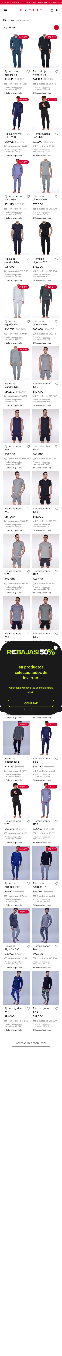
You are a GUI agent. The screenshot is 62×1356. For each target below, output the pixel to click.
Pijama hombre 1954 (41, 385)
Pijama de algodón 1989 (40, 197)
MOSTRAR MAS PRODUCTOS (31, 1043)
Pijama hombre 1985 (41, 572)
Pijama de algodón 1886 (11, 760)
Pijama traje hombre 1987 (11, 73)
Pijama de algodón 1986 (11, 322)
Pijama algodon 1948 (41, 947)
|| (56, 27)
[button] (58, 10)
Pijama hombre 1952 (41, 760)
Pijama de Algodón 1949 (12, 885)
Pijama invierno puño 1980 (13, 135)
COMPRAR (31, 703)
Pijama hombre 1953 (12, 510)
